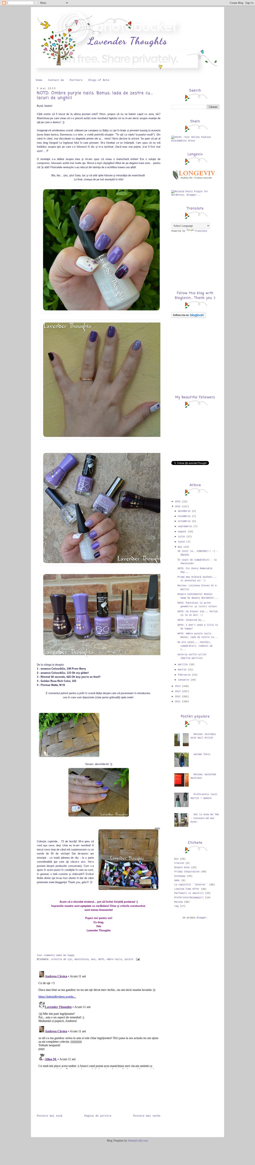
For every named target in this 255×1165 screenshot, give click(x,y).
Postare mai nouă (49, 1115)
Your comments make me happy (56, 955)
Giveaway (179, 876)
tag (176, 906)
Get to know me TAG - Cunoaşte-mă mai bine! (205, 818)
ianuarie (184, 680)
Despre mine (182, 867)
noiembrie (185, 516)
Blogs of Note (98, 80)
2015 (178, 506)
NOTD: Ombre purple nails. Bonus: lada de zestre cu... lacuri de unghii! (95, 95)
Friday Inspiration (186, 871)
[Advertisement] (57, 1090)
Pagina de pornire (97, 1115)
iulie (182, 536)
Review (178, 902)
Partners (76, 80)
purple (129, 959)
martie (183, 669)
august (183, 531)
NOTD (101, 959)
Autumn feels (202, 754)
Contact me (56, 80)
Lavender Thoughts (127, 41)
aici (83, 861)
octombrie (185, 521)
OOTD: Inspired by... (191, 620)
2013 (178, 691)
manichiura (81, 959)
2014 (178, 686)
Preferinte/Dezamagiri (189, 897)
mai (180, 547)
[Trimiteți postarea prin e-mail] (137, 959)
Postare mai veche (146, 1115)
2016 (178, 501)
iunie (182, 541)
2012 (178, 696)
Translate (201, 231)
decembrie (185, 511)
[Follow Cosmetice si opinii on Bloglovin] (188, 317)
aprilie (183, 664)
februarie (185, 675)
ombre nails (114, 959)
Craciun (179, 863)
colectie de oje (61, 959)
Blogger (201, 917)
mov (93, 959)
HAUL (177, 880)
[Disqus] (98, 1019)
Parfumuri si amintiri (189, 893)
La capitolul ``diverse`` (191, 884)
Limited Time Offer (186, 889)
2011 (178, 701)
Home (39, 80)
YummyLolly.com (138, 1140)
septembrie (185, 526)
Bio (176, 859)
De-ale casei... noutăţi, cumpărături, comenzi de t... (195, 646)
